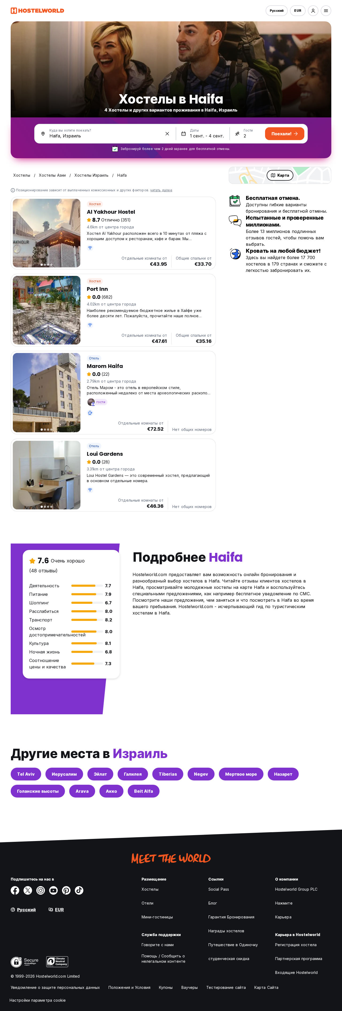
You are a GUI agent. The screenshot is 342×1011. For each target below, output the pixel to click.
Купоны (166, 987)
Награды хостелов (226, 931)
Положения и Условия (129, 987)
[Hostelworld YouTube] (53, 890)
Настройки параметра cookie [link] (38, 1000)
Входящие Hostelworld (296, 972)
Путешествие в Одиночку (233, 944)
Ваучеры (189, 987)
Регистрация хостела (296, 944)
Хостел (95, 204)
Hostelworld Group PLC (296, 889)
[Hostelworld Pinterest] (66, 890)
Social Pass (218, 889)
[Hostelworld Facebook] (15, 890)
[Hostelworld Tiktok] (79, 890)
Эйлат (100, 774)
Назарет (283, 774)
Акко (111, 791)
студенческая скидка (228, 958)
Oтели (148, 903)
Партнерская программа (298, 958)
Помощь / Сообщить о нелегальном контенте (163, 959)
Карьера (283, 917)
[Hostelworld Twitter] (28, 890)
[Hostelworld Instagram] (40, 890)
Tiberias (168, 774)
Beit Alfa (143, 791)
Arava (82, 791)
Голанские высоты (38, 791)
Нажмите (284, 903)
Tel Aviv (26, 774)
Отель (94, 358)
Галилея (133, 774)
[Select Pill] (313, 10)
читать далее (161, 190)
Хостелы (150, 889)
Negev (201, 774)
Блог (212, 903)
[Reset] (167, 133)
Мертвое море (241, 774)
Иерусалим (64, 774)
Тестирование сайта (226, 987)
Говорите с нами (158, 944)
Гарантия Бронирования (231, 917)
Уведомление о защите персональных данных (55, 987)
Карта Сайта (266, 987)
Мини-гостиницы (157, 917)
